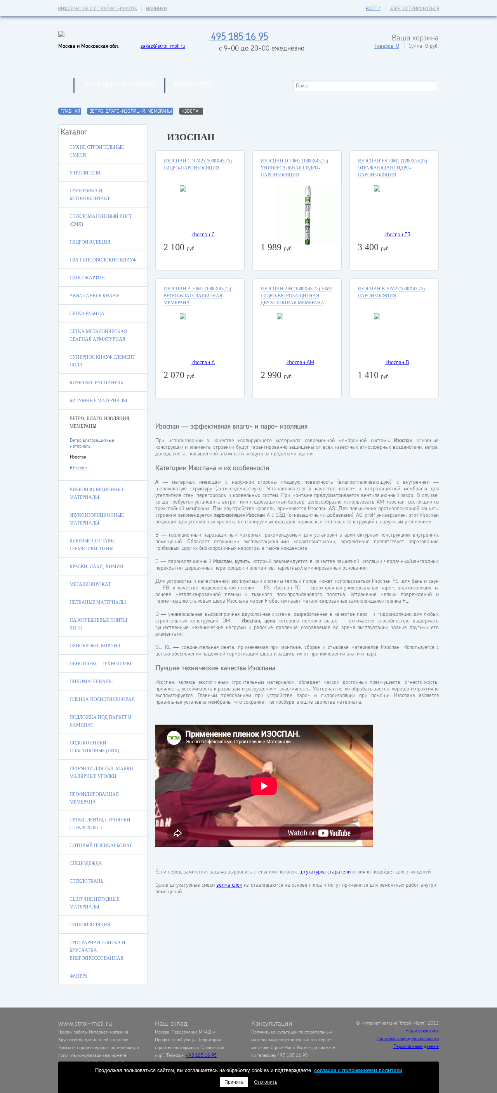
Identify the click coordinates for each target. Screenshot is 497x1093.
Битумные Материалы (98, 400)
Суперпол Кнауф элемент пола (102, 361)
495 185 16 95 (201, 1055)
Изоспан (78, 457)
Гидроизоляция (90, 242)
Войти (373, 8)
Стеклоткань (86, 881)
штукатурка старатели (325, 871)
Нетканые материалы (98, 602)
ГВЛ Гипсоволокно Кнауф (103, 260)
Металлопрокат (90, 584)
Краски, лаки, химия (96, 566)
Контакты (192, 85)
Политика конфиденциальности (408, 1038)
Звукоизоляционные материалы (97, 519)
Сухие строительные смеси (97, 151)
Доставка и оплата (119, 85)
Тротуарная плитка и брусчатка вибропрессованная (97, 950)
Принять (233, 1082)
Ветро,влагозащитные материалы (92, 443)
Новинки (156, 8)
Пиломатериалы (91, 681)
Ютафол (78, 468)
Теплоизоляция (90, 924)
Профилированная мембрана (94, 798)
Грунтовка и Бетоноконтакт (90, 194)
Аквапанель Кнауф (94, 295)
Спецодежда (86, 863)
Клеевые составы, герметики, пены (93, 544)
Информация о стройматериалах (97, 8)
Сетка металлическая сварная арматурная (98, 335)
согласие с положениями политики (358, 1070)
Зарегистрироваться (414, 8)
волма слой (229, 884)
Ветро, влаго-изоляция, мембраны (130, 111)
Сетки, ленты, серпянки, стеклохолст (101, 823)
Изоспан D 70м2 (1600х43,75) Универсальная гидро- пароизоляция (294, 168)
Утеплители (85, 173)
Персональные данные (416, 1046)
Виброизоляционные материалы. (97, 493)
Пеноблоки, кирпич (95, 645)
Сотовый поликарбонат (101, 845)
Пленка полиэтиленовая (102, 699)
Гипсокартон (87, 278)
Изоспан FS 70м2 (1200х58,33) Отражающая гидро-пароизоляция (392, 168)
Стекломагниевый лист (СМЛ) (101, 220)
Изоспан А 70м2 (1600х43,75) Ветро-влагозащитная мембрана (197, 295)
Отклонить (265, 1082)
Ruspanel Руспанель (96, 382)
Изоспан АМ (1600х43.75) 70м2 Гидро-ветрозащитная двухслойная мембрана (296, 295)
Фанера (79, 976)
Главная (66, 85)
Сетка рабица (87, 313)
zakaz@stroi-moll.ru (163, 45)
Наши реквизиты (422, 1031)
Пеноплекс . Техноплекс (101, 663)
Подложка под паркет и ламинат (101, 721)
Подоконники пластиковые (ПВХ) (94, 746)
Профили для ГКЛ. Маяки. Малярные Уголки (102, 772)
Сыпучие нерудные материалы (94, 903)
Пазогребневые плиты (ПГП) (98, 624)
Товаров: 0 (386, 45)
